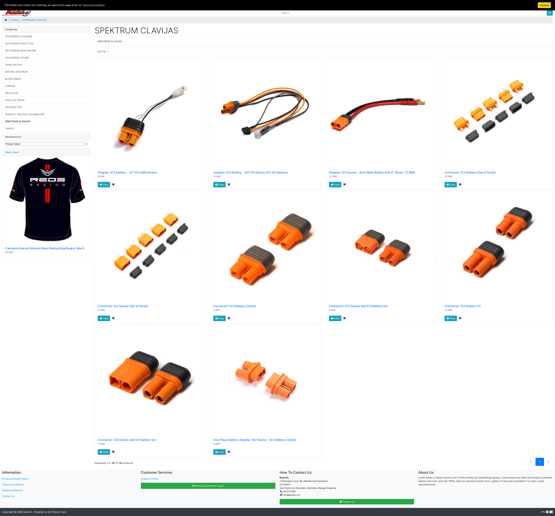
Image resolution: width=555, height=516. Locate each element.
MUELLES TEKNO (14, 100)
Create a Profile (149, 478)
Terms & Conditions (13, 484)
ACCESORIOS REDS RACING (20, 50)
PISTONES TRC (13, 107)
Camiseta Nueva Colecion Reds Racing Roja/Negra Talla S (44, 248)
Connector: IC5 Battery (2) (463, 306)
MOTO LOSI (11, 93)
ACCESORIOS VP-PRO (17, 57)
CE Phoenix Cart (57, 512)
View (105, 184)
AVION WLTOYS (13, 64)
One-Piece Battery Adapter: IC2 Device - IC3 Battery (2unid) (254, 440)
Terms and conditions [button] (94, 5)
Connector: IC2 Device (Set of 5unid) (123, 306)
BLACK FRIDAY (13, 78)
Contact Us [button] (348, 501)
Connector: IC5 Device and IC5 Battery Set (127, 440)
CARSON (10, 86)
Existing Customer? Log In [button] (209, 485)
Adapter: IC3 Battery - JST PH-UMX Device (127, 172)
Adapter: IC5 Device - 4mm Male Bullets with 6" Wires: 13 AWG (372, 172)
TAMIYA (9, 128)
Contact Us (8, 496)
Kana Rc (27, 512)
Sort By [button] (102, 51)
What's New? (12, 152)
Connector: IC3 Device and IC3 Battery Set (358, 306)
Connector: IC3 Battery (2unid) (234, 306)
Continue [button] (544, 5)
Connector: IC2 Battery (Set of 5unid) (470, 172)
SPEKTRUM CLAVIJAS (34, 19)
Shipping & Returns (12, 490)
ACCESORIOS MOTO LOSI (19, 43)
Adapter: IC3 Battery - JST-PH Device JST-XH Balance (250, 172)
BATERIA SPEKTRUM (16, 71)
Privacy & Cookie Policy (15, 478)
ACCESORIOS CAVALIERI (18, 36)
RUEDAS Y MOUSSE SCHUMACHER (25, 114)
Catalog (14, 19)
